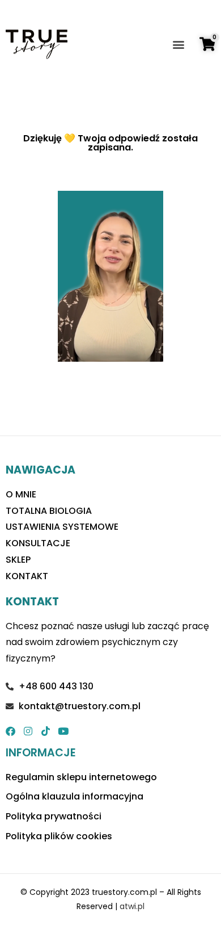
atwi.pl (132, 906)
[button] (178, 44)
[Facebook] (10, 731)
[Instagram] (28, 731)
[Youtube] (63, 731)
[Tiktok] (45, 731)
